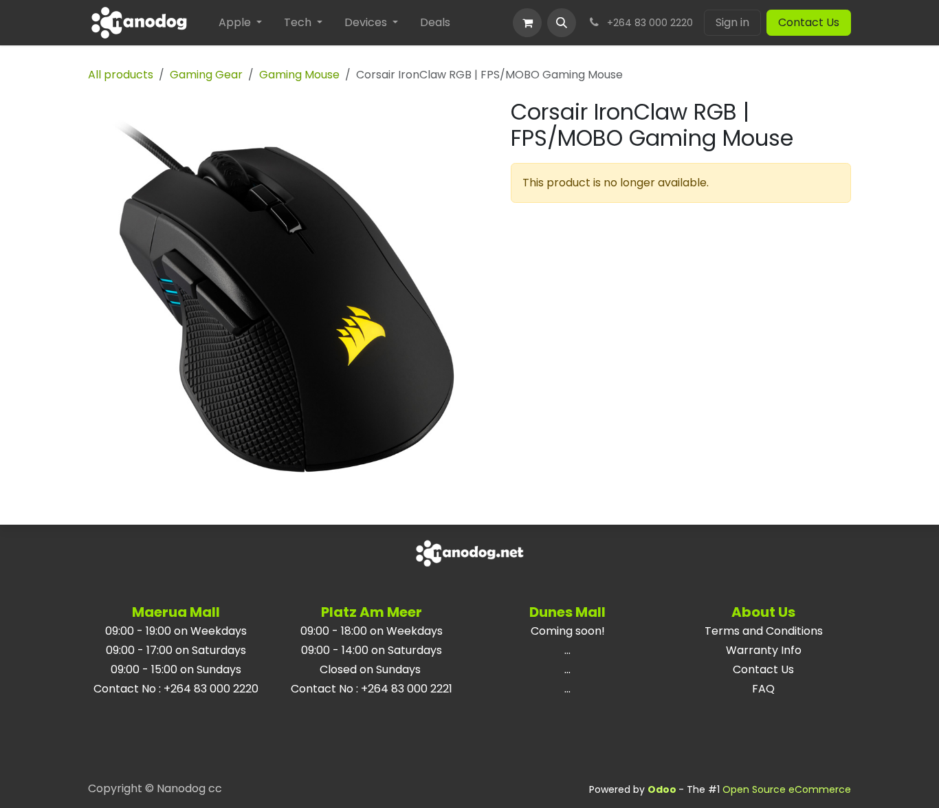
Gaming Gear (206, 75)
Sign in (732, 22)
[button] (561, 22)
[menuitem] (240, 22)
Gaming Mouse (299, 75)
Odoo (663, 789)
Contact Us (808, 22)
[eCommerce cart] (527, 22)
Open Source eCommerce (786, 789)
